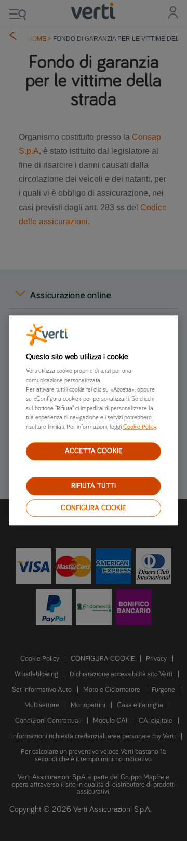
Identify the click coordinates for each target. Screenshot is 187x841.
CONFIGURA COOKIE (93, 508)
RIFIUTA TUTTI (93, 485)
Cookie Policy (139, 427)
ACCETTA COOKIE (93, 451)
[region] (93, 420)
